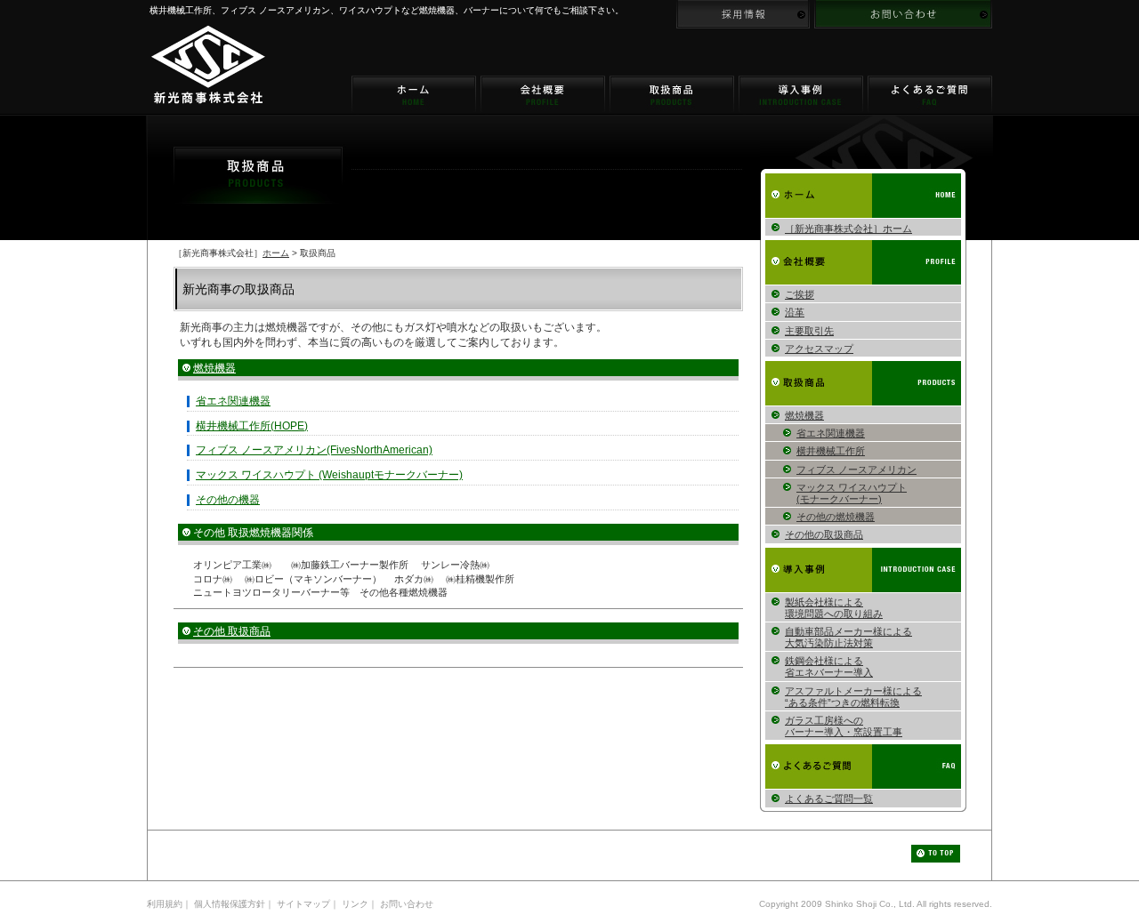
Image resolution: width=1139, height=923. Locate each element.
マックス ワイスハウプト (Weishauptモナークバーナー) (329, 475)
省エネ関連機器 (233, 401)
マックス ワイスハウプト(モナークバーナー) (851, 493)
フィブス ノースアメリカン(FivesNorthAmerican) (314, 450)
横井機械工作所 (830, 450)
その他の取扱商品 (824, 534)
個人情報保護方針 (229, 904)
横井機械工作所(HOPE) (252, 426)
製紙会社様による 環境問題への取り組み (834, 608)
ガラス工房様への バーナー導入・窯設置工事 (843, 726)
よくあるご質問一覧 (829, 798)
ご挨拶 (799, 294)
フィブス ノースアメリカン (856, 469)
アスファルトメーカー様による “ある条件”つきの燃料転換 (853, 697)
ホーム (276, 253)
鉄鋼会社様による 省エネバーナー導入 (829, 666)
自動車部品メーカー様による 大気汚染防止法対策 (848, 637)
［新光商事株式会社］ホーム (848, 228)
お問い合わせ (406, 904)
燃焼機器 (214, 368)
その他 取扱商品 (232, 631)
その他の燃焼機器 (835, 516)
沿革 (794, 312)
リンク (355, 904)
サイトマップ (303, 904)
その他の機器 (228, 500)
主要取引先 (809, 330)
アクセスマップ (819, 348)
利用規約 (164, 904)
